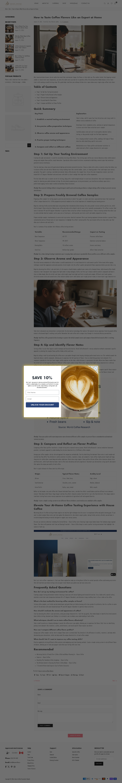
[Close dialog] (95, 368)
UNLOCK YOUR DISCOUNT (42, 405)
